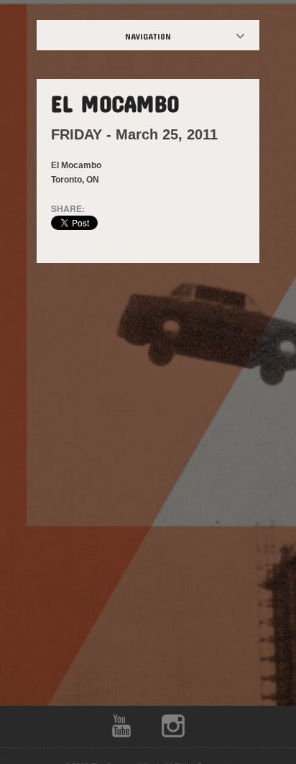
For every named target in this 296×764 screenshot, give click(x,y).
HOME (160, 36)
